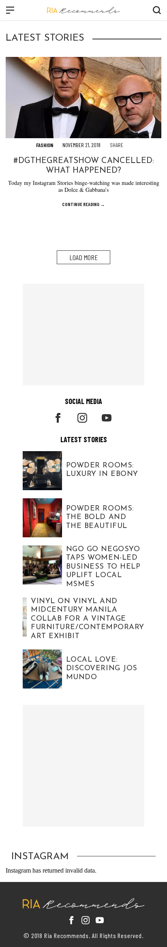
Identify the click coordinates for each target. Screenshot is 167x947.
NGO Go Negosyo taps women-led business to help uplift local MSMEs (103, 567)
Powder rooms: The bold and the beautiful (100, 517)
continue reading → (83, 204)
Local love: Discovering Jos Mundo (101, 668)
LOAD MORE (83, 257)
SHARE (116, 144)
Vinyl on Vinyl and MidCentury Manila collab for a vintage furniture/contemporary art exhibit (87, 619)
